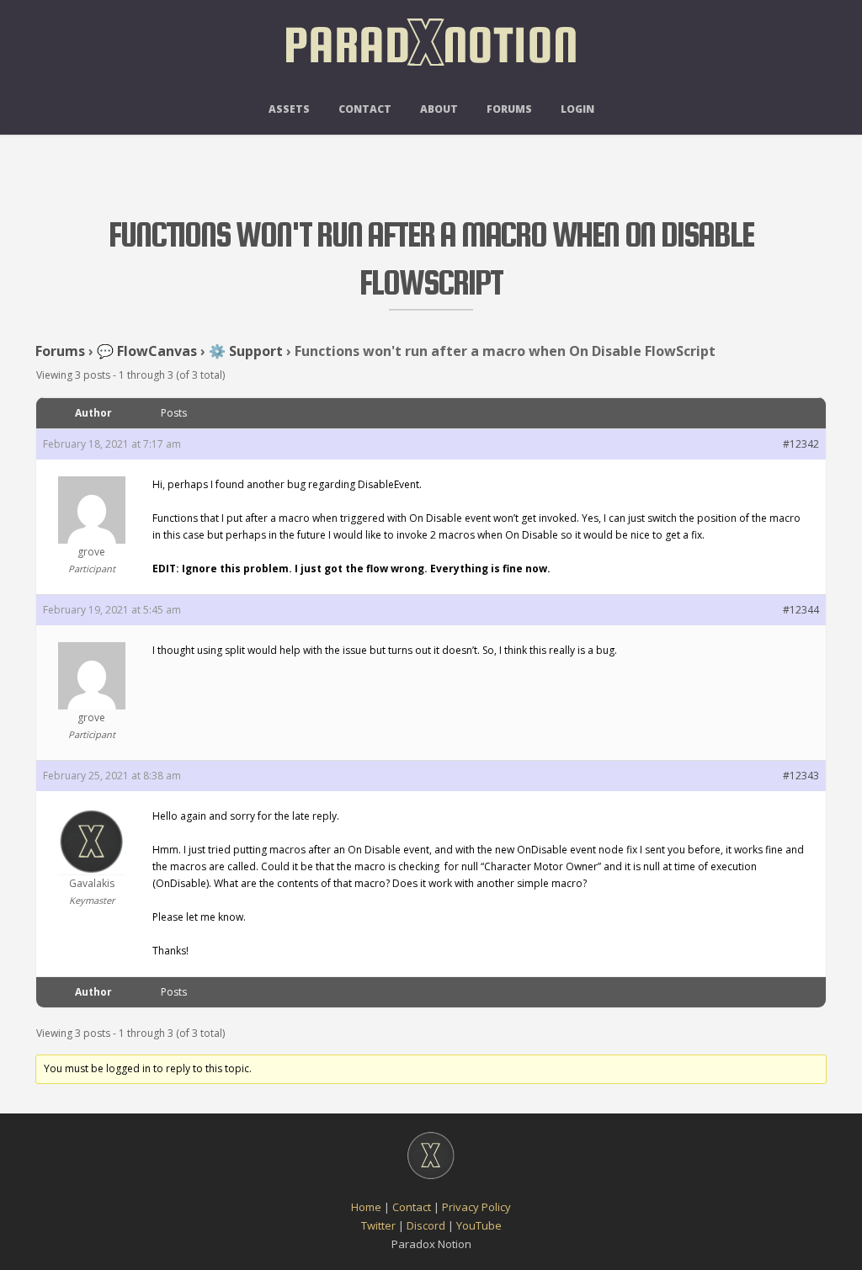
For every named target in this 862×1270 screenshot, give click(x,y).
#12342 (801, 444)
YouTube (479, 1225)
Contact (364, 109)
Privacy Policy (476, 1206)
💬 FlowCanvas (147, 351)
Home (366, 1206)
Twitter (378, 1225)
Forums (509, 109)
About (439, 109)
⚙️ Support (246, 351)
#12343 (801, 775)
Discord (426, 1225)
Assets (289, 109)
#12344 (801, 610)
